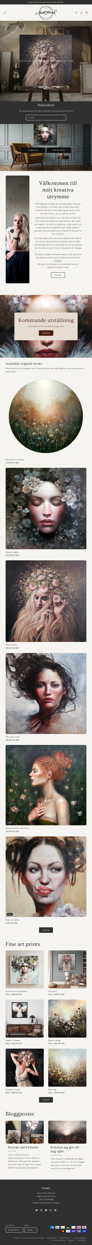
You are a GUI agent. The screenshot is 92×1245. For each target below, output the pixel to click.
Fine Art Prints (59, 150)
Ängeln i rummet (13, 1040)
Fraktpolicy (71, 1240)
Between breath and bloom (17, 828)
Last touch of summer (15, 460)
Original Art (33, 150)
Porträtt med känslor (23, 1147)
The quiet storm (13, 737)
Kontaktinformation (65, 1238)
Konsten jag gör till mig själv (64, 1149)
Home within (11, 645)
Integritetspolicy (52, 1238)
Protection (52, 991)
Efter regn (52, 1090)
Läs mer (58, 275)
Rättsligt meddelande (58, 1240)
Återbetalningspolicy (79, 1238)
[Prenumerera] (63, 117)
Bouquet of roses (13, 1090)
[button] (4, 12)
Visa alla (46, 930)
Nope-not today (12, 920)
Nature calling (54, 1040)
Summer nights (12, 552)
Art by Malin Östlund (25, 1238)
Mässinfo (46, 333)
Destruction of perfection (16, 991)
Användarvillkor (82, 1240)
